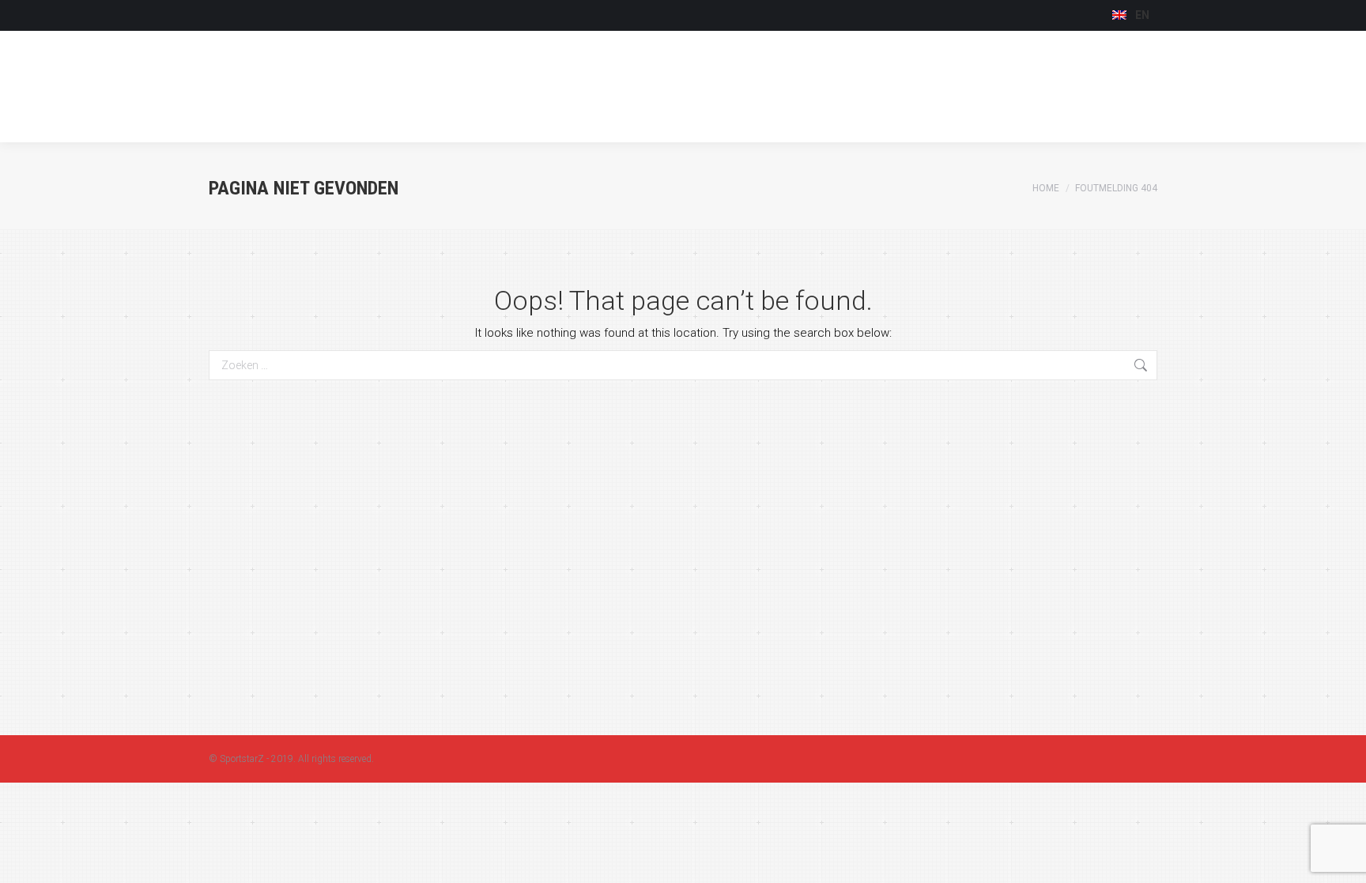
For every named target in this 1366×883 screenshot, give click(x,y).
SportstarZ (242, 758)
